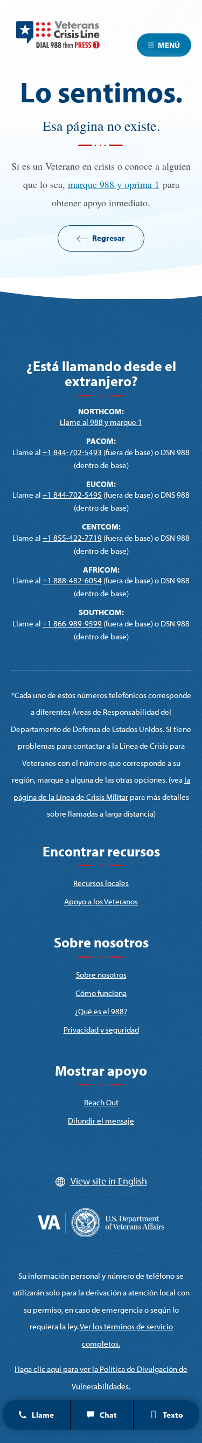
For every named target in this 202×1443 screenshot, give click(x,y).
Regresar (108, 238)
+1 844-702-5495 (72, 495)
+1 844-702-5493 (72, 452)
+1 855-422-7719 (72, 538)
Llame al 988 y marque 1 (101, 422)
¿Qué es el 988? (101, 1011)
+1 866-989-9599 (72, 623)
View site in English (109, 1181)
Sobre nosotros (101, 975)
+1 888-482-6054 (72, 580)
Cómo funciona (101, 993)
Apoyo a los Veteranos (101, 901)
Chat (108, 1415)
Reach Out (101, 1102)
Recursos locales (101, 883)
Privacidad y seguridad (101, 1029)
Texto (173, 1415)
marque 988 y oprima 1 (113, 184)
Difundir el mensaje (101, 1121)
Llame (43, 1415)
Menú (169, 45)
